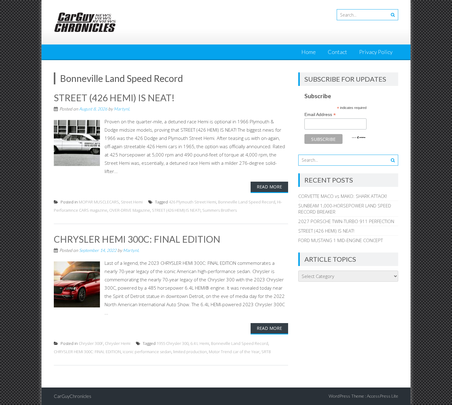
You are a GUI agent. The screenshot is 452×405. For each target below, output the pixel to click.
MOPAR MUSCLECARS (99, 202)
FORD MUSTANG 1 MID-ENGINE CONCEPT (340, 240)
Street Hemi (132, 202)
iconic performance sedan (147, 351)
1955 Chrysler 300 (172, 343)
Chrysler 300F (91, 343)
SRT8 (266, 351)
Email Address (320, 115)
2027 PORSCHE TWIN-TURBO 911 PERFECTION (346, 221)
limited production (190, 351)
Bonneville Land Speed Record (246, 202)
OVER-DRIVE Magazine (129, 210)
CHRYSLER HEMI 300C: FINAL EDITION (137, 239)
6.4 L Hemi (199, 343)
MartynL (122, 108)
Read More (269, 187)
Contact (337, 51)
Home (308, 51)
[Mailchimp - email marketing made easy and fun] (358, 137)
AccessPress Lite (382, 396)
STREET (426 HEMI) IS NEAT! (114, 97)
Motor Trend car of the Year (234, 351)
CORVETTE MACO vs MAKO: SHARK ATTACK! (342, 196)
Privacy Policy (376, 51)
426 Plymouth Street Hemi (192, 202)
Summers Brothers (219, 210)
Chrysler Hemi (117, 343)
